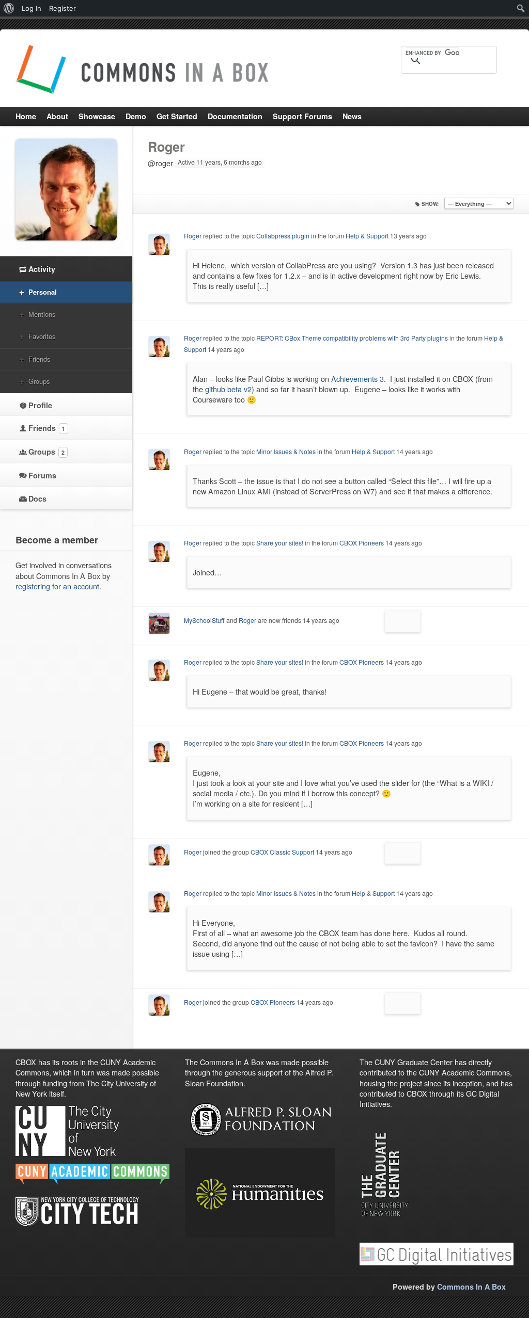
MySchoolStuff (204, 620)
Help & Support (367, 235)
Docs (37, 498)
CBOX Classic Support (282, 851)
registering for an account (57, 586)
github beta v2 (228, 388)
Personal (42, 292)
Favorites (41, 336)
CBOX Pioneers (361, 542)
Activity (41, 269)
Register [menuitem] (62, 8)
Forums (42, 475)
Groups (39, 381)
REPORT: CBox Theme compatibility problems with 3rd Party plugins (352, 337)
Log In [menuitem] (31, 8)
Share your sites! (279, 542)
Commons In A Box (471, 1286)
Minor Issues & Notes (286, 451)
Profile (40, 405)
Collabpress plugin (282, 235)
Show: (430, 203)
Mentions (41, 314)
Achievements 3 (357, 378)
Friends (39, 359)
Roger (166, 146)
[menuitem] (9, 8)
